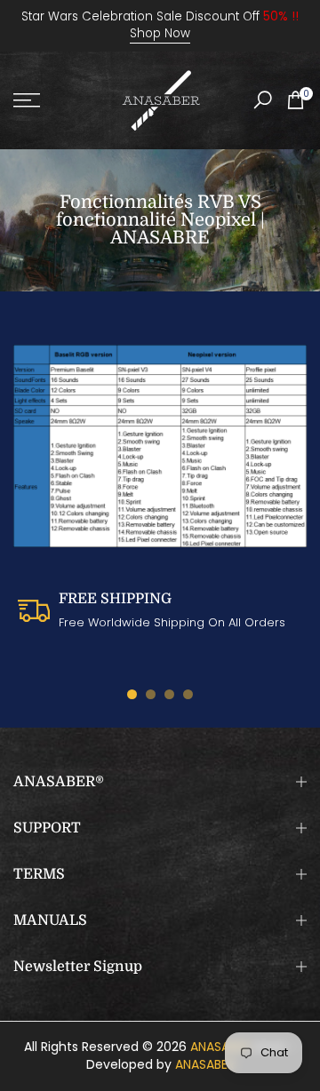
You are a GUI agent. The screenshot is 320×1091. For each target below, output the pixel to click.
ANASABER (220, 1047)
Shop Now (160, 33)
